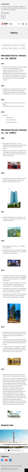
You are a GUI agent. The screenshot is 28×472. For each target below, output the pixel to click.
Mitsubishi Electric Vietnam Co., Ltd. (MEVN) (14, 45)
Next (22, 450)
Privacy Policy (12, 466)
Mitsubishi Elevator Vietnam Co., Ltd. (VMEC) (14, 48)
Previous (5, 450)
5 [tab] (17, 450)
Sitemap (20, 466)
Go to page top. (26, 470)
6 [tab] (19, 450)
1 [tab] (8, 450)
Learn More (6, 12)
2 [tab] (10, 450)
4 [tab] (15, 450)
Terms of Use (4, 466)
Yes (3, 16)
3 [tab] (13, 450)
